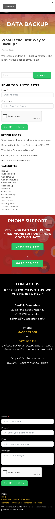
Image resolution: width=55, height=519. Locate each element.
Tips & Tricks (7, 200)
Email (4, 90)
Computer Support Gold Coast (15, 500)
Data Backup (7, 186)
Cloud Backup (7, 177)
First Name (6, 101)
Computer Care (8, 183)
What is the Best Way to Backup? (23, 42)
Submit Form (14, 127)
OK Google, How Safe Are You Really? (19, 155)
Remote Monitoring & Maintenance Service (21, 503)
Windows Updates (9, 209)
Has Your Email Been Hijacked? (16, 160)
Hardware (5, 189)
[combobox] (4, 432)
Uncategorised (8, 203)
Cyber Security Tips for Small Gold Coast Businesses (26, 140)
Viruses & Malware (9, 206)
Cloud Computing (9, 180)
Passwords (6, 197)
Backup (4, 171)
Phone (4, 428)
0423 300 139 (27, 263)
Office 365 (6, 191)
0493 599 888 (27, 246)
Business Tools (8, 174)
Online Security (8, 194)
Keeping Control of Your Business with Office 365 (25, 145)
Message (5, 450)
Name (4, 417)
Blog (3, 497)
